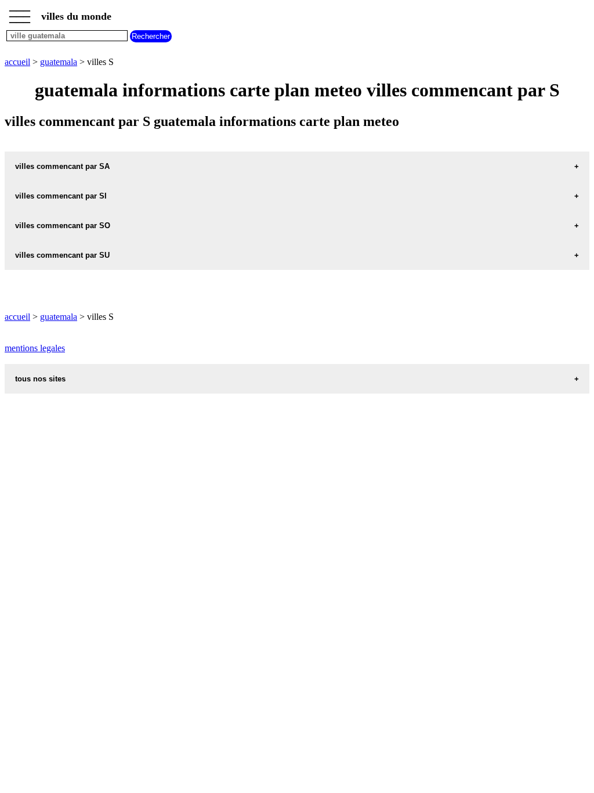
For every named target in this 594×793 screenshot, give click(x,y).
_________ (19, 13)
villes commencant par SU (62, 255)
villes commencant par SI (61, 196)
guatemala (58, 62)
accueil (17, 62)
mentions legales (35, 348)
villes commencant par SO (62, 225)
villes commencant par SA (62, 166)
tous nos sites (40, 378)
